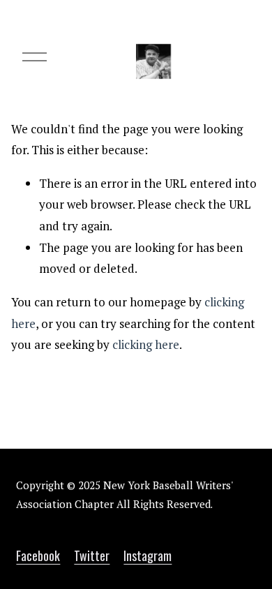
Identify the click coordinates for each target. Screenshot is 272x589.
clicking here (145, 344)
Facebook (38, 556)
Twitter (91, 556)
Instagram (147, 556)
